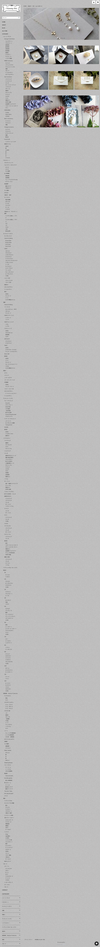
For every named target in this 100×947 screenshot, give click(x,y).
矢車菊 (6, 472)
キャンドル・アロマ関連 (9, 803)
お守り (6, 827)
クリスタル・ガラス (9, 433)
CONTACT (5, 890)
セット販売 (7, 171)
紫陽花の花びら (7, 496)
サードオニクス (8, 649)
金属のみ (6, 284)
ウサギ (6, 227)
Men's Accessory (8, 118)
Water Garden (7, 750)
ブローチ (7, 70)
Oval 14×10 (8, 246)
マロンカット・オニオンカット (11, 260)
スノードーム (8, 767)
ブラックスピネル (9, 661)
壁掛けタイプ (8, 186)
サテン (6, 107)
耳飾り (4, 370)
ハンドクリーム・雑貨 (8, 815)
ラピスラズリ (8, 655)
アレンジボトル (8, 724)
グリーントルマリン (9, 614)
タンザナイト (8, 685)
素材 (5, 291)
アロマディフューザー (9, 162)
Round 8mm (8, 240)
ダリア (6, 874)
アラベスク (7, 205)
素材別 (5, 356)
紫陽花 (6, 90)
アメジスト (7, 581)
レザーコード (8, 421)
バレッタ (7, 83)
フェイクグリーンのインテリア (10, 165)
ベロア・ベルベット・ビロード (11, 105)
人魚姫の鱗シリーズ (9, 463)
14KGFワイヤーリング (9, 315)
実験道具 (7, 823)
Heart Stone (8, 114)
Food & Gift (7, 139)
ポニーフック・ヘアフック (10, 84)
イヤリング (6, 375)
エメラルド (7, 608)
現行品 (6, 137)
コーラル (7, 595)
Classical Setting (8, 238)
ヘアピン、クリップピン (9, 491)
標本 (6, 843)
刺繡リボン (7, 476)
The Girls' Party (8, 791)
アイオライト (8, 659)
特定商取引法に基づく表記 (40, 939)
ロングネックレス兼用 (10, 423)
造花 (6, 543)
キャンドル (7, 807)
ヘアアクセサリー (7, 438)
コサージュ (7, 88)
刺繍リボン (7, 100)
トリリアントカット (9, 258)
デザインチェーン (9, 404)
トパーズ (7, 676)
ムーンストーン (8, 626)
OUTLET (6, 192)
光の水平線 (7, 406)
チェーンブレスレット (8, 400)
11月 (5, 674)
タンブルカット (8, 266)
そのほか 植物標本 (9, 736)
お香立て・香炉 (8, 813)
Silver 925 (6, 353)
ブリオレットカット (9, 262)
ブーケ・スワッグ (8, 847)
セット (6, 700)
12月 (5, 680)
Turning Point (8, 424)
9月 (5, 651)
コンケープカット (9, 268)
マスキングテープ (9, 820)
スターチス (7, 717)
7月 (5, 636)
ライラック (7, 94)
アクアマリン (8, 591)
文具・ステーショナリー (9, 817)
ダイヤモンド (8, 600)
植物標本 (7, 45)
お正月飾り (7, 836)
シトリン (7, 678)
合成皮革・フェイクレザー (10, 104)
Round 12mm (8, 242)
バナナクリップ (8, 79)
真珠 (6, 624)
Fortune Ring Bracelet (10, 414)
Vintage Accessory (9, 127)
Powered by (60, 944)
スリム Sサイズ (9, 708)
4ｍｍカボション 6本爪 (11, 309)
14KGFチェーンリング (9, 322)
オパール (7, 668)
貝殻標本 (7, 48)
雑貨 (4, 798)
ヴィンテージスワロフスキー (11, 351)
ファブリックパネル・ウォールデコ (10, 567)
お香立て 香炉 (7, 195)
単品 (6, 698)
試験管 (5, 741)
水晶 (6, 602)
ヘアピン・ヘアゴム (9, 506)
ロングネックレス (8, 236)
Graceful (7, 403)
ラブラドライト (8, 585)
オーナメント (7, 197)
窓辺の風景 (7, 199)
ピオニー (7, 870)
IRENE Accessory (8, 60)
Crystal (7, 112)
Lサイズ (7, 169)
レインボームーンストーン (10, 628)
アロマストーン (8, 43)
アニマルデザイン (9, 72)
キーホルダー (8, 829)
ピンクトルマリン (9, 670)
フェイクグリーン (8, 41)
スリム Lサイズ (8, 704)
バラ (6, 713)
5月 (5, 606)
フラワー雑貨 (8, 855)
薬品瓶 (5, 773)
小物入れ (7, 857)
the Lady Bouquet (8, 793)
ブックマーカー (8, 56)
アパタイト (7, 576)
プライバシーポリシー (29, 939)
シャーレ (6, 730)
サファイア (7, 654)
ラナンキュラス (8, 444)
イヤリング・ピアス (9, 65)
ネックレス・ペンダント (8, 233)
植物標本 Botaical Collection (10, 693)
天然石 (6, 294)
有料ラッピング (7, 861)
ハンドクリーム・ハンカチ (10, 141)
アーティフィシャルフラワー (11, 393)
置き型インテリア (9, 787)
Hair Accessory (8, 76)
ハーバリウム (8, 769)
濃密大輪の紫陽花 (9, 457)
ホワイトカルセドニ (9, 630)
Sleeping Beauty (8, 762)
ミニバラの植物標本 (9, 735)
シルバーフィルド (9, 280)
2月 (5, 579)
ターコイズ (7, 683)
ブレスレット (8, 122)
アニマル (7, 203)
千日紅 (6, 720)
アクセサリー (8, 54)
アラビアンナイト (9, 416)
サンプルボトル (7, 695)
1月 (5, 572)
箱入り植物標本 (8, 780)
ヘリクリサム (8, 726)
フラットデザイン (8, 459)
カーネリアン (8, 640)
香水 (6, 805)
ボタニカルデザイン (9, 74)
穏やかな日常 (8, 412)
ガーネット (7, 574)
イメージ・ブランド (7, 36)
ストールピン (7, 884)
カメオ (6, 336)
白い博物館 (6, 173)
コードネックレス (9, 273)
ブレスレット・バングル (10, 66)
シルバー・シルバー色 (9, 388)
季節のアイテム (7, 144)
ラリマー (7, 632)
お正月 (6, 146)
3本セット (7, 760)
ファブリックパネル (8, 800)
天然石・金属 (8, 102)
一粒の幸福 (7, 410)
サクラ (6, 98)
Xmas (6, 834)
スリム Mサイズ (9, 706)
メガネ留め (7, 408)
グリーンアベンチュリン (10, 616)
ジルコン (7, 604)
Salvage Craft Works (9, 38)
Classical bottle (9, 775)
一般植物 (7, 718)
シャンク (7, 319)
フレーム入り (8, 270)
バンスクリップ (8, 81)
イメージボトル (7, 765)
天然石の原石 (7, 110)
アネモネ (7, 880)
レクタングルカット (9, 254)
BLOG (3, 28)
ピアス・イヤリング (9, 133)
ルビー (6, 639)
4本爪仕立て (7, 338)
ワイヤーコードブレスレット (10, 418)
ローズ (6, 872)
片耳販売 (6, 382)
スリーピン (7, 563)
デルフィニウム (8, 92)
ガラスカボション (9, 332)
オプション (7, 752)
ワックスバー (8, 809)
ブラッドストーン (8, 593)
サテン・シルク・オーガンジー (11, 547)
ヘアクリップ (8, 86)
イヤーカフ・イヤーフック (9, 380)
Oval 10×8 (7, 244)
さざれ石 (7, 116)
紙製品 (6, 52)
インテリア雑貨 (8, 58)
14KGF (5, 248)
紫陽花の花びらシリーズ (10, 455)
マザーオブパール (9, 618)
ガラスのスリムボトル (8, 702)
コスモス (7, 96)
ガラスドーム (8, 849)
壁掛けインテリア (9, 788)
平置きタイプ (8, 188)
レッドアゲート (8, 642)
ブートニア (7, 878)
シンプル (7, 326)
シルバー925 (7, 278)
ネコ (6, 223)
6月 (33, 6)
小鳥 (6, 229)
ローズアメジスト (9, 583)
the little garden (8, 778)
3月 (5, 589)
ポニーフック (7, 481)
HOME (24, 6)
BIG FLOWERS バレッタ (10, 493)
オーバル (7, 207)
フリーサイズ (7, 307)
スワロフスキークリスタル (11, 349)
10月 (5, 665)
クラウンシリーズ (8, 328)
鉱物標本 (7, 46)
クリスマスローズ (9, 876)
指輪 (6, 68)
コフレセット (8, 748)
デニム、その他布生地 (10, 552)
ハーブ (6, 722)
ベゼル (6, 324)
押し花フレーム (7, 782)
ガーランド (7, 785)
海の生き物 (7, 231)
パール (6, 297)
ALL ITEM (4, 31)
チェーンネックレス (9, 272)
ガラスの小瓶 (7, 710)
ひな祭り (7, 150)
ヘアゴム (6, 478)
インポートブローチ (8, 882)
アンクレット (8, 120)
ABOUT (4, 25)
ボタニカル (7, 201)
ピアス (5, 373)
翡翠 (6, 612)
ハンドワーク (8, 317)
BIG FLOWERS (8, 461)
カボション (7, 251)
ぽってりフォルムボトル (9, 739)
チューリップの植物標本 (10, 733)
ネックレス (7, 63)
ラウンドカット (8, 252)
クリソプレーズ (8, 610)
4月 (5, 597)
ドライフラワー (8, 845)
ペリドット (7, 647)
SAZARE (6, 427)
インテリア (6, 831)
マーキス (7, 264)
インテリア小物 (8, 839)
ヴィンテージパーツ (9, 386)
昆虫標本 (7, 50)
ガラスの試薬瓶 (8, 771)
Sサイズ (7, 167)
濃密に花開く (7, 557)
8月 (5, 645)
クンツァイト (8, 657)
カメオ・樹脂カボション (10, 299)
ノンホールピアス (8, 377)
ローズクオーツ (8, 672)
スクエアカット (8, 256)
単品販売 (6, 183)
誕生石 (29, 6)
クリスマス (7, 157)
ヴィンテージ (8, 295)
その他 (6, 275)
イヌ (6, 225)
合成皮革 (7, 474)
